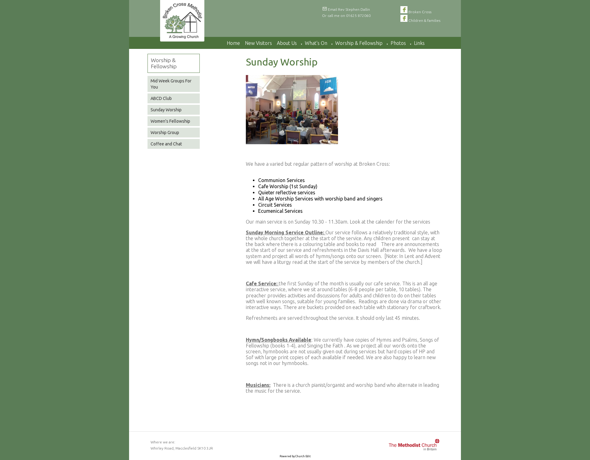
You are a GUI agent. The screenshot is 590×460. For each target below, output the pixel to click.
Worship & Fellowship (359, 43)
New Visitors (258, 43)
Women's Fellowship (170, 121)
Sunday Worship (166, 109)
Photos (398, 43)
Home (233, 43)
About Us (287, 43)
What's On (316, 43)
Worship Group (165, 132)
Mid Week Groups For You (171, 83)
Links (419, 43)
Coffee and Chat (166, 143)
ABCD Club (161, 98)
